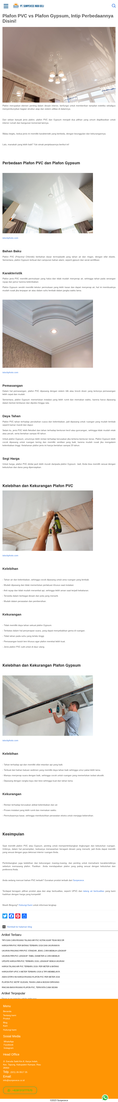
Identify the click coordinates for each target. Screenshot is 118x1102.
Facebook (8, 1044)
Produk (6, 1018)
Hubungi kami (9, 1030)
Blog (5, 1022)
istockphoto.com (10, 238)
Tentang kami (9, 1015)
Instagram (9, 1048)
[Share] (24, 916)
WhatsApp (9, 1041)
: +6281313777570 (21, 1090)
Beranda (7, 1011)
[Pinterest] (17, 916)
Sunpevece (78, 880)
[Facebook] (11, 916)
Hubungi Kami (25, 905)
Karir (5, 1026)
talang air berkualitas (93, 891)
